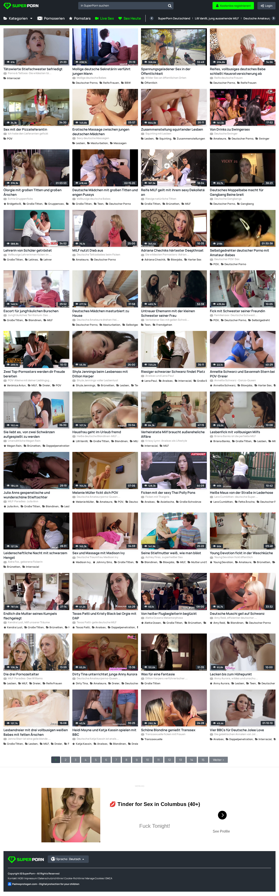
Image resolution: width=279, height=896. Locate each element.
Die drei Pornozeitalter (21, 674)
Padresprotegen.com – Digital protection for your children (45, 884)
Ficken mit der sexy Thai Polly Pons (168, 492)
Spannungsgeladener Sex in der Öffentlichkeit (166, 71)
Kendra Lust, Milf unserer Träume (28, 622)
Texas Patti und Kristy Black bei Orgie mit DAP (104, 615)
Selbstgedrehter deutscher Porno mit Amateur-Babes (239, 252)
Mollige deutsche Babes (91, 78)
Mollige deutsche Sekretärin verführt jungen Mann (101, 71)
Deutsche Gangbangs (228, 199)
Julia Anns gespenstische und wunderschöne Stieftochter (26, 494)
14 (191, 760)
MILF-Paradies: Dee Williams (25, 678)
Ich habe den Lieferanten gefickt (27, 133)
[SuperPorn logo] (20, 6)
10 (147, 760)
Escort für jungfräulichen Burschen (30, 311)
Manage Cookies (94, 878)
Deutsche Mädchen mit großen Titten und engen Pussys (105, 192)
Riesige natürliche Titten (160, 199)
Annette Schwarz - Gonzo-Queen (235, 380)
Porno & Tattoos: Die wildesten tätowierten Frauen (29, 73)
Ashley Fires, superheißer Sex (164, 557)
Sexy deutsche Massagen (92, 138)
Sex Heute (132, 18)
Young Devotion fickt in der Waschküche (241, 553)
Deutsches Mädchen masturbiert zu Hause (100, 313)
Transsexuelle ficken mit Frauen (165, 734)
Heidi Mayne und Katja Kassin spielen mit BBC (104, 732)
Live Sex (107, 18)
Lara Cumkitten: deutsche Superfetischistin (236, 497)
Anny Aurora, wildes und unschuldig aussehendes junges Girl (236, 678)
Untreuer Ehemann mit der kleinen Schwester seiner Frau (168, 313)
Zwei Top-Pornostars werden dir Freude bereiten (34, 373)
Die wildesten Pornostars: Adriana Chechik (167, 254)
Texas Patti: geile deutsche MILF (96, 622)
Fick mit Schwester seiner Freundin (237, 311)
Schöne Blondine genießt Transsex (168, 730)
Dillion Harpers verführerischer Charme (167, 678)
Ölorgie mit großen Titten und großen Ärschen (32, 192)
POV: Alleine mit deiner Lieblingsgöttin (29, 380)
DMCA (108, 878)
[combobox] (126, 5)
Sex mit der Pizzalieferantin (25, 129)
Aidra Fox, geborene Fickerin (25, 562)
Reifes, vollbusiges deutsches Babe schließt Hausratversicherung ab (237, 71)
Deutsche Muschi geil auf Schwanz (237, 613)
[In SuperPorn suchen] (170, 5)
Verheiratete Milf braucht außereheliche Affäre (173, 434)
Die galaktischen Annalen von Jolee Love (236, 734)
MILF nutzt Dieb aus (87, 250)
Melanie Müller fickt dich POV (95, 492)
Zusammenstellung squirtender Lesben (172, 129)
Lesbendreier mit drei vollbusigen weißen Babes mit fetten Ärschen (35, 732)
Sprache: (68, 859)
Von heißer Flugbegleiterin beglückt (169, 613)
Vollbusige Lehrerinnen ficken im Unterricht (29, 254)
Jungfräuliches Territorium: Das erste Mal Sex (29, 315)
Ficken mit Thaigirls (157, 497)
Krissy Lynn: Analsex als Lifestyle (166, 441)
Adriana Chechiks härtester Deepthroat (172, 250)
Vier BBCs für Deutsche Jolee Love (237, 730)
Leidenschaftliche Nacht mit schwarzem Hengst (35, 555)
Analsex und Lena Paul (159, 376)
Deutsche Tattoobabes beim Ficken (98, 254)
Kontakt (12, 878)
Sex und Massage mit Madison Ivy (98, 553)
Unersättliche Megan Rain (24, 441)
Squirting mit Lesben (158, 133)
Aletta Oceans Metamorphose (164, 618)
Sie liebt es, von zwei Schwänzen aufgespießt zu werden (29, 434)
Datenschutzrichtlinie (50, 878)
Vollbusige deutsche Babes (93, 199)
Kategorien (18, 18)
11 (158, 760)
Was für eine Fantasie (158, 674)
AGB (20, 878)
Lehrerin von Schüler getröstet (27, 250)
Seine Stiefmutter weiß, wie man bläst (171, 553)
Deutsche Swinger (226, 133)
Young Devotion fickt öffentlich (233, 557)
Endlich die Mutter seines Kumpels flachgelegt (30, 615)
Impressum (30, 878)
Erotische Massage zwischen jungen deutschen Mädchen (100, 131)
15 (203, 760)
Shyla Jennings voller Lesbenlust (97, 380)
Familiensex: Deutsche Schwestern (236, 315)
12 (169, 760)
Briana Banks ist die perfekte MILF (235, 436)
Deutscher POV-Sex (227, 259)
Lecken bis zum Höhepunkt (231, 674)
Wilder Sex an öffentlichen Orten (165, 78)
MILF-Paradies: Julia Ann (22, 501)
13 (180, 760)
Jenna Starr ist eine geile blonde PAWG (29, 739)
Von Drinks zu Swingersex (230, 129)
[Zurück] (152, 18)
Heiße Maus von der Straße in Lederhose (241, 492)
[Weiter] (274, 18)
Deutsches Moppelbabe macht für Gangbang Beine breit (237, 192)
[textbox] (122, 5)
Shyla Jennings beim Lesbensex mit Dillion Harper (100, 373)
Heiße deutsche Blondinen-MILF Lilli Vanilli (98, 436)
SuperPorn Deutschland (174, 18)
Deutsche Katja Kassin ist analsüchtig (98, 739)
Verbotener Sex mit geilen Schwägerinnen (167, 320)
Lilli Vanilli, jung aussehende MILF (217, 18)
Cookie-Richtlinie (74, 878)
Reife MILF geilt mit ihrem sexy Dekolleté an (173, 192)
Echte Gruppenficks (20, 199)
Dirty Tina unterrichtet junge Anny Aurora (104, 674)
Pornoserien (54, 18)
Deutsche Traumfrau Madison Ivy (97, 557)
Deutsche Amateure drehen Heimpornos (98, 320)
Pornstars (82, 18)
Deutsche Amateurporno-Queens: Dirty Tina (98, 678)
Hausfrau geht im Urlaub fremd (96, 432)
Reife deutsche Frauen (228, 78)
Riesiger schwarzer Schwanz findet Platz (173, 371)
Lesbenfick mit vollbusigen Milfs (235, 432)
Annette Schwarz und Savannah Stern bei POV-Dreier (242, 373)
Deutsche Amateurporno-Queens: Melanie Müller (98, 497)
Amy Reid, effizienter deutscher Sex (236, 618)
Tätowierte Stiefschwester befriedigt (33, 69)
